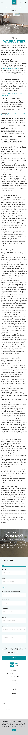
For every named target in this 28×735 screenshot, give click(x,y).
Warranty (19, 15)
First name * (4, 569)
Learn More (12, 553)
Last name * (4, 578)
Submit (14, 657)
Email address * (5, 608)
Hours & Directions (14, 676)
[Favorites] (23, 2)
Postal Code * (5, 617)
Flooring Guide (11, 15)
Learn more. (5, 727)
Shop (4, 703)
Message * (4, 634)
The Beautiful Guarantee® (10, 68)
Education (6, 715)
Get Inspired (6, 709)
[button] (21, 2)
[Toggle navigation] (2, 2)
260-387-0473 (14, 10)
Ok (14, 730)
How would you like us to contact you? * (11, 591)
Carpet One (3, 15)
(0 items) (25, 2)
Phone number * (5, 599)
